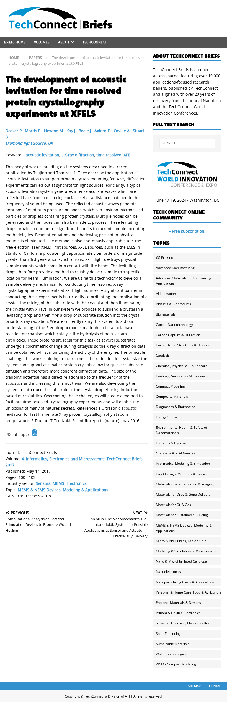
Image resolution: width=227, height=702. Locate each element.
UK (50, 143)
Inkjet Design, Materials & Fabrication (184, 474)
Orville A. (122, 130)
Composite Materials (172, 396)
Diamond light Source (26, 143)
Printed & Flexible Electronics (178, 612)
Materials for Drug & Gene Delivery (183, 494)
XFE (127, 154)
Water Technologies (171, 654)
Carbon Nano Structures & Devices (183, 345)
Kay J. (71, 130)
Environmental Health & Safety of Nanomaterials (181, 430)
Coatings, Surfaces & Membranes (182, 376)
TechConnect (94, 42)
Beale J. (85, 130)
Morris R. (33, 130)
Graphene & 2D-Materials (176, 453)
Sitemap (194, 686)
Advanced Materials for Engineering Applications (183, 281)
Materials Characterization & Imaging (185, 484)
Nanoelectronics (168, 571)
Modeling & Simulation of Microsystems (186, 551)
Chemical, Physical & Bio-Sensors (181, 365)
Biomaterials (166, 314)
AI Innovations (166, 293)
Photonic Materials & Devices (178, 602)
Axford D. (103, 130)
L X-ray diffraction (77, 154)
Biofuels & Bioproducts (173, 303)
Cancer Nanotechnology (174, 324)
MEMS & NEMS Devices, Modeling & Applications (63, 489)
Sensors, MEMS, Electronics (61, 483)
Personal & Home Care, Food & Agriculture (189, 592)
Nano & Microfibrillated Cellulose (181, 561)
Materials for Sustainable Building (182, 515)
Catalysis (163, 355)
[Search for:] (187, 143)
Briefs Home (14, 42)
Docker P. (14, 130)
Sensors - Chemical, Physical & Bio (182, 623)
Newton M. (54, 130)
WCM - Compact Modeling (176, 664)
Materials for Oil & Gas (173, 504)
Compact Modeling (170, 386)
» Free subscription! (187, 231)
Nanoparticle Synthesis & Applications (185, 582)
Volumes (42, 42)
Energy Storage (168, 417)
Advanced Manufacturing (175, 268)
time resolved (109, 154)
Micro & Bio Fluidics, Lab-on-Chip (181, 541)
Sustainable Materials (172, 643)
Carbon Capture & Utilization (178, 334)
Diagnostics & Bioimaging (175, 406)
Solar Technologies (170, 633)
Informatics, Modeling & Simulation (183, 463)
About (63, 42)
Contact (216, 686)
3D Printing (164, 257)
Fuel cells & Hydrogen (172, 443)
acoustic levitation (42, 154)
